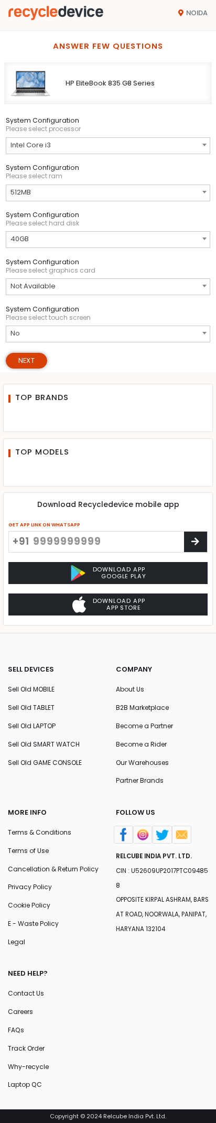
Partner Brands (140, 780)
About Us (130, 689)
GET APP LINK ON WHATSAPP (44, 524)
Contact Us (26, 993)
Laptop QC (25, 1084)
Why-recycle (28, 1066)
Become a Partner (144, 725)
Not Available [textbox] (33, 286)
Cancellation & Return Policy (53, 869)
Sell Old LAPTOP (32, 725)
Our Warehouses (142, 762)
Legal (16, 941)
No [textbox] (15, 333)
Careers (20, 1011)
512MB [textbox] (20, 192)
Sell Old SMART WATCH (44, 744)
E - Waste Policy (33, 923)
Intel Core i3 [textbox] (30, 145)
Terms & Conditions (39, 832)
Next (26, 360)
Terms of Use (28, 850)
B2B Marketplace (142, 707)
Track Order (26, 1048)
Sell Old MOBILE (31, 689)
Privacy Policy (30, 886)
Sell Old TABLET (31, 707)
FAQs (16, 1029)
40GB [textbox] (19, 239)
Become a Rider (141, 744)
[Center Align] (195, 542)
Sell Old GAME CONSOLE (45, 762)
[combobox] (108, 145)
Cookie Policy (29, 905)
